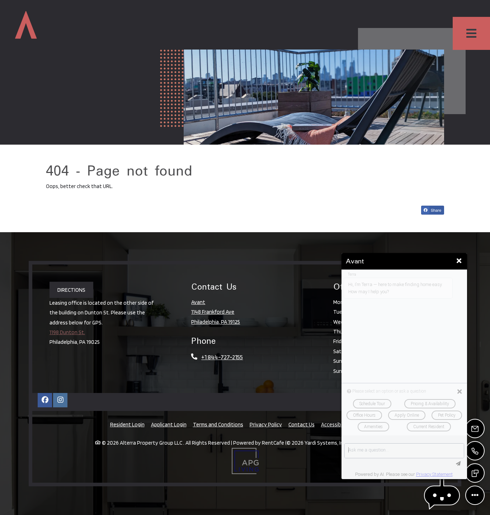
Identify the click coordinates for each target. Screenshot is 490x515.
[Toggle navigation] (471, 33)
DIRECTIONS (71, 289)
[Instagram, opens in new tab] (60, 400)
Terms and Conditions (218, 424)
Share (435, 210)
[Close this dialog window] (459, 261)
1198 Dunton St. (67, 332)
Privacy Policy (266, 424)
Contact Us (301, 424)
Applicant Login (169, 424)
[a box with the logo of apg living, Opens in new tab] (245, 461)
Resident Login (127, 424)
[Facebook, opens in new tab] (45, 400)
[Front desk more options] (475, 495)
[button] (441, 495)
